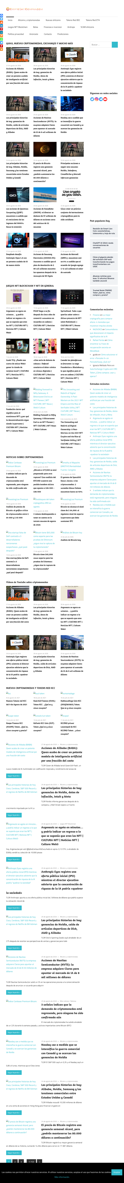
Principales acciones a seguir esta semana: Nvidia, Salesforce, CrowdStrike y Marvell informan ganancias (71, 170)
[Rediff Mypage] (1, 46)
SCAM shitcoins (87, 27)
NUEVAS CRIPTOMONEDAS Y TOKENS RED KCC (30, 687)
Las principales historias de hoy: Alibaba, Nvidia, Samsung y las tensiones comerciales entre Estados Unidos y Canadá (17, 170)
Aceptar (116, 1172)
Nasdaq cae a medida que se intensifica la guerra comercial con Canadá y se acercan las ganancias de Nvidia (72, 125)
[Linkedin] (1, 25)
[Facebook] (1, 15)
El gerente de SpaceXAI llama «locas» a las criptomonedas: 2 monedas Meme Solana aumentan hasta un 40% (71, 484)
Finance (96, 314)
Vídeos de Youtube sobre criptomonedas (27, 582)
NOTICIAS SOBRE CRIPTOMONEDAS (24, 457)
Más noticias (64, 1001)
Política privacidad (16, 34)
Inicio (10, 20)
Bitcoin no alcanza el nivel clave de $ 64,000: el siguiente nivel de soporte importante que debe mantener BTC (72, 514)
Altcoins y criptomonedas (29, 20)
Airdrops (71, 27)
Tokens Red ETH (93, 20)
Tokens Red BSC (73, 20)
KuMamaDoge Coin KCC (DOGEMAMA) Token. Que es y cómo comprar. (71, 704)
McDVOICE (97, 329)
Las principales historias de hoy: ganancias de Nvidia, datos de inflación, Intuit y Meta (61, 792)
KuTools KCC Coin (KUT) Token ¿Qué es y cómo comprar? (43, 727)
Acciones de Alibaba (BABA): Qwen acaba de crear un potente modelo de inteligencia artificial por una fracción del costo (17, 75)
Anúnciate (33, 34)
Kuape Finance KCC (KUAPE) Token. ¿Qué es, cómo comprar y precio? (17, 727)
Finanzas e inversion (53, 27)
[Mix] (1, 35)
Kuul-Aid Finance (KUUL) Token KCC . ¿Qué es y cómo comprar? (44, 704)
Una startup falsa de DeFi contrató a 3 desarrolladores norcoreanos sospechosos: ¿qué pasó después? (17, 565)
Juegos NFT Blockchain (17, 27)
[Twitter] (1, 18)
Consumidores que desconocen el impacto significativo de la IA (104, 333)
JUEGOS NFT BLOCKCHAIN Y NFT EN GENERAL (30, 285)
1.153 (31, 1161)
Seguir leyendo (13, 775)
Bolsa (35, 27)
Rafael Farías (98, 340)
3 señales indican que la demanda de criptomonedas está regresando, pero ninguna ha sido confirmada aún (17, 480)
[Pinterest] (1, 29)
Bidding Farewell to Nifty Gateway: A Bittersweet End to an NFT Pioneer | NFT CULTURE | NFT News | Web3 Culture (44, 422)
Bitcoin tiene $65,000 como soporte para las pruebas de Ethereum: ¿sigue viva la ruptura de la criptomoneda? (44, 561)
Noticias (73, 1001)
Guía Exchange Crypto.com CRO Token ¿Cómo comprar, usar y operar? (103, 372)
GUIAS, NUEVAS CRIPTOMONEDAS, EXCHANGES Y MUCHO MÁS (39, 43)
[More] (1, 49)
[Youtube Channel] (105, 99)
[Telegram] (1, 42)
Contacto (48, 34)
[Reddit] (1, 22)
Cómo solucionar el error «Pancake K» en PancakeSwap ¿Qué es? (103, 358)
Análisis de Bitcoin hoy (71, 540)
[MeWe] (1, 32)
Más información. (62, 1177)
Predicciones (62, 34)
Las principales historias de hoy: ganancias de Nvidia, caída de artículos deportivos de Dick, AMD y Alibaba (17, 125)
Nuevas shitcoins (53, 20)
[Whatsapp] (1, 39)
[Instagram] (96, 99)
